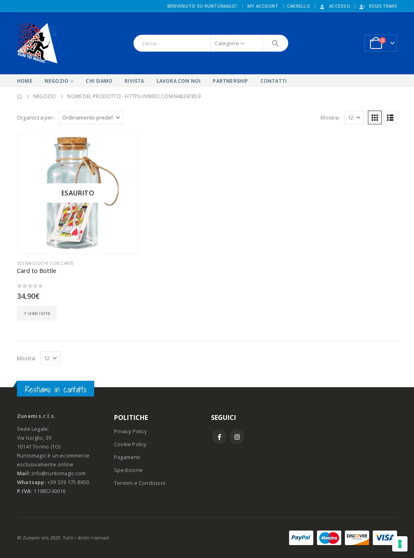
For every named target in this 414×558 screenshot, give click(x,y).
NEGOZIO (56, 81)
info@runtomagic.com (59, 473)
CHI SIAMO (99, 81)
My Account (263, 6)
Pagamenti (127, 457)
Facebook (219, 436)
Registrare (383, 6)
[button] (375, 117)
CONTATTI (273, 81)
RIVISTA (134, 81)
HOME (24, 81)
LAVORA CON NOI (178, 81)
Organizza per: (36, 117)
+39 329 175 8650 (68, 482)
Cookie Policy (130, 444)
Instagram (237, 436)
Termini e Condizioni (139, 483)
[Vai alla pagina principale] (19, 96)
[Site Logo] (37, 43)
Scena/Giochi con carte (45, 263)
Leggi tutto (39, 313)
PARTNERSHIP (230, 81)
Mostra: (330, 117)
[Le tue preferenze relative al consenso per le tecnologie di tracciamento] (400, 544)
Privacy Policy (130, 431)
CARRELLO (298, 6)
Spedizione (128, 470)
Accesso (339, 6)
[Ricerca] (275, 43)
